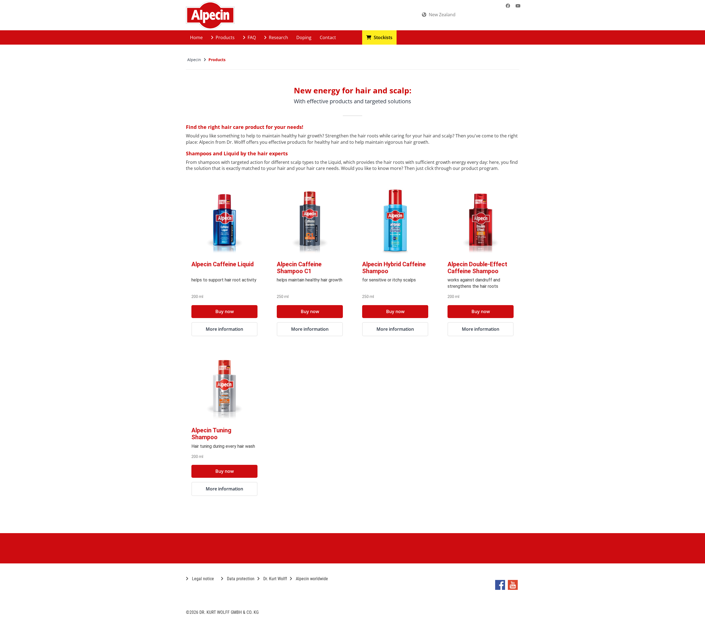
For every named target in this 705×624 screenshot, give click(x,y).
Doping (303, 37)
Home (196, 37)
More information (224, 329)
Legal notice (202, 578)
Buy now (224, 311)
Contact (328, 37)
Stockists (382, 37)
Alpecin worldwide (311, 578)
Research (278, 37)
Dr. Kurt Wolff (274, 578)
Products (225, 37)
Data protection (240, 578)
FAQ (251, 37)
